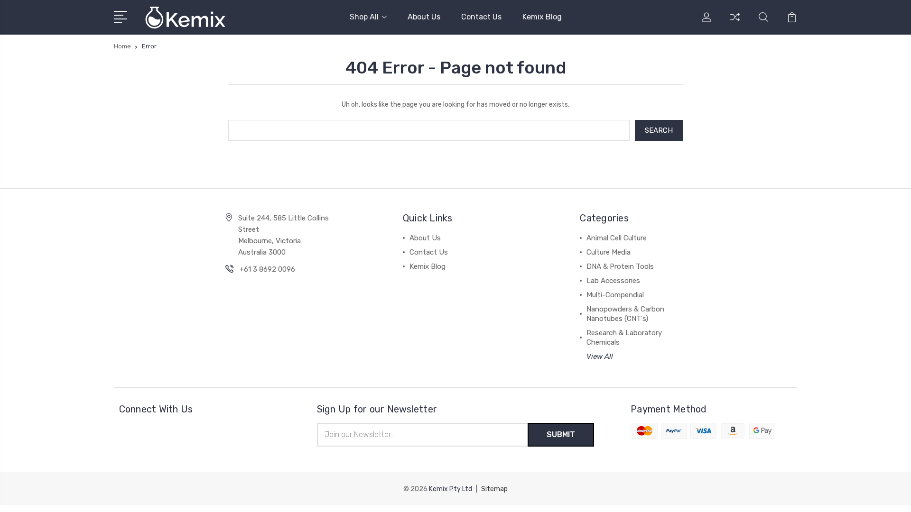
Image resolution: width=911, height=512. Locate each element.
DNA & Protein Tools (620, 266)
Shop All (364, 16)
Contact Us (481, 16)
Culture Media (608, 252)
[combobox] (429, 130)
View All (599, 356)
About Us (424, 16)
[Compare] (735, 23)
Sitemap (494, 489)
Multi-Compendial (615, 295)
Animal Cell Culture (616, 238)
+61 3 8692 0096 (267, 269)
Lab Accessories (613, 280)
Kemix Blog (542, 16)
